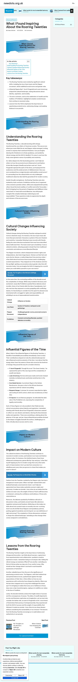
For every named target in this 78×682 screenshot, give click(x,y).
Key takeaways (13, 63)
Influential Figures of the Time (16, 69)
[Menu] (73, 3)
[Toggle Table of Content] (27, 61)
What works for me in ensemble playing (39, 654)
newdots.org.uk (13, 3)
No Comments (28, 30)
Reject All (21, 675)
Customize (8, 675)
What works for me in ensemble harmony (24, 10)
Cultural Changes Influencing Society (18, 67)
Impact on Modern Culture (15, 71)
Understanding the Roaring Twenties (18, 65)
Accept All (15, 678)
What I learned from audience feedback (55, 10)
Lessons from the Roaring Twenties (17, 73)
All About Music (60, 24)
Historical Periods (11, 20)
